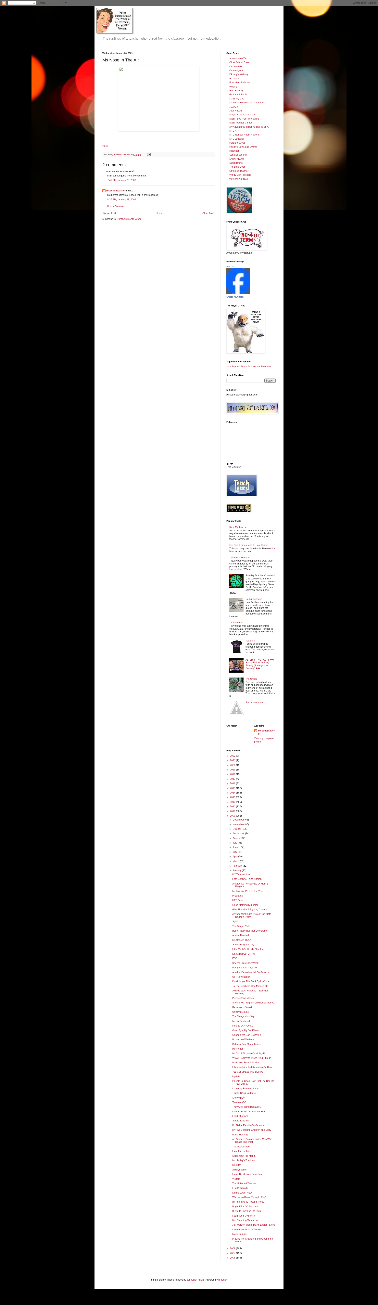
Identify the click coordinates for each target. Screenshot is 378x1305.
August (237, 838)
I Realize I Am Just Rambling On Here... (253, 1067)
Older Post (208, 213)
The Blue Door (237, 166)
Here (105, 145)
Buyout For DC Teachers (245, 1206)
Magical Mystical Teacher (242, 114)
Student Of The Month (244, 1156)
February (238, 865)
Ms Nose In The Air (242, 940)
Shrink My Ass (236, 159)
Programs (237, 895)
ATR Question (239, 1169)
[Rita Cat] (238, 293)
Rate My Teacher (238, 527)
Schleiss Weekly (238, 154)
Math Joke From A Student (246, 1062)
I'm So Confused (241, 1021)
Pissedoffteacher (116, 190)
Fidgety (233, 86)
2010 (233, 811)
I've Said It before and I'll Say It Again (248, 545)
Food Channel (240, 1116)
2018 (233, 774)
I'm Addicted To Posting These (248, 1201)
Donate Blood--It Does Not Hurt (249, 1111)
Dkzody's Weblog (238, 74)
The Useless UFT (241, 1146)
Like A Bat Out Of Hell (243, 953)
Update (236, 1076)
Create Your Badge (235, 297)
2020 (233, 765)
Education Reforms (239, 82)
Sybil (235, 921)
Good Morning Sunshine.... (246, 905)
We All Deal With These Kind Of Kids (251, 1058)
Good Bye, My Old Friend (245, 1030)
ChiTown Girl (236, 66)
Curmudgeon (236, 70)
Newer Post (109, 213)
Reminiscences (254, 599)
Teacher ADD (239, 1102)
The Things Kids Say (243, 1016)
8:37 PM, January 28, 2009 (121, 199)
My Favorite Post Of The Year (247, 891)
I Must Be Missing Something (247, 1174)
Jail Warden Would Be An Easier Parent (253, 1224)
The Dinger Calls (241, 926)
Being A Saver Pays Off (244, 967)
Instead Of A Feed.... (242, 1025)
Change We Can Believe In (246, 1035)
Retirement (238, 1048)
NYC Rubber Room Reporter (244, 134)
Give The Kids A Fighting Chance (249, 909)
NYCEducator (236, 138)
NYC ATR (234, 130)
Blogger (222, 1279)
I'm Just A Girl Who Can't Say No (249, 1053)
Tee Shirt (250, 640)
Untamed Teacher (238, 171)
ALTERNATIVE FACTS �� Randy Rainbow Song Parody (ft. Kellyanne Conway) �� (260, 664)
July (235, 842)
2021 (233, 760)
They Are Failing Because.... (247, 1106)
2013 (233, 797)
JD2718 (233, 106)
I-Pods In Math (240, 1188)
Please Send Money (243, 998)
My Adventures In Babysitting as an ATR (250, 126)
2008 (233, 1248)
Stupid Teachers (241, 1120)
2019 (233, 769)
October (237, 829)
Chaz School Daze (239, 62)
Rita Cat (230, 266)
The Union (251, 679)
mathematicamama (117, 171)
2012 (233, 802)
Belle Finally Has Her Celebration (250, 930)
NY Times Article (241, 874)
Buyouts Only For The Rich (246, 1211)
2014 (233, 792)
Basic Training (240, 1134)
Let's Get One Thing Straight (247, 879)
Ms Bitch (236, 1165)
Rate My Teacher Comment (260, 575)
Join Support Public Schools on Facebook (248, 366)
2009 (233, 815)
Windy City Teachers (240, 175)
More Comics (239, 1234)
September (239, 833)
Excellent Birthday (242, 1151)
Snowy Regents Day (243, 944)
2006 (233, 1257)
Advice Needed (240, 935)
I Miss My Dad (236, 98)
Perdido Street (237, 142)
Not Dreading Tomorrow (245, 1220)
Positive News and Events (243, 147)
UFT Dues (237, 900)
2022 (233, 756)
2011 (233, 806)
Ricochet (234, 150)
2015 (233, 788)
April (235, 856)
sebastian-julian (195, 1279)
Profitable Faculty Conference (248, 1125)
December (239, 819)
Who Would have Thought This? (249, 1197)
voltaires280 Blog (238, 179)
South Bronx (236, 163)
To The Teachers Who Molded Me (250, 986)
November (239, 824)
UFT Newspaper (241, 977)
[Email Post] (148, 154)
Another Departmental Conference (250, 972)
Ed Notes (234, 78)
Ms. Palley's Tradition (243, 1160)
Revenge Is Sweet (242, 1007)
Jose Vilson (235, 110)
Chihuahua (237, 622)
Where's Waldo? (240, 557)
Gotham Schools (238, 94)
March (236, 861)
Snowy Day (238, 1097)
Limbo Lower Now (242, 1192)
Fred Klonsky (236, 90)
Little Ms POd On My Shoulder (248, 949)
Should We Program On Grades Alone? (253, 1002)
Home (159, 213)
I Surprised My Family (243, 1215)
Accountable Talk (238, 58)
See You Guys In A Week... (246, 963)
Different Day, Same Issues (246, 1044)
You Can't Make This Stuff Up (247, 1071)
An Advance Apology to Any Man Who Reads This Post (252, 1140)
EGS (234, 958)
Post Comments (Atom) (129, 219)
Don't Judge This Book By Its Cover (251, 981)
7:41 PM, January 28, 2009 (121, 180)
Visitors (236, 1179)
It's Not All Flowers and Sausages (247, 102)
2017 (233, 779)
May (235, 852)
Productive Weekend (243, 1039)
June (236, 847)
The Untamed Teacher (244, 1183)
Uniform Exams (240, 1012)
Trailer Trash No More (244, 1093)
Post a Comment (116, 206)
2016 (233, 783)
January (237, 870)
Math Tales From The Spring (244, 118)
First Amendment (254, 702)
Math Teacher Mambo (241, 122)
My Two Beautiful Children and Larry (251, 1130)
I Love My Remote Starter (245, 1088)
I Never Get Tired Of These (246, 1229)
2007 (233, 1253)
